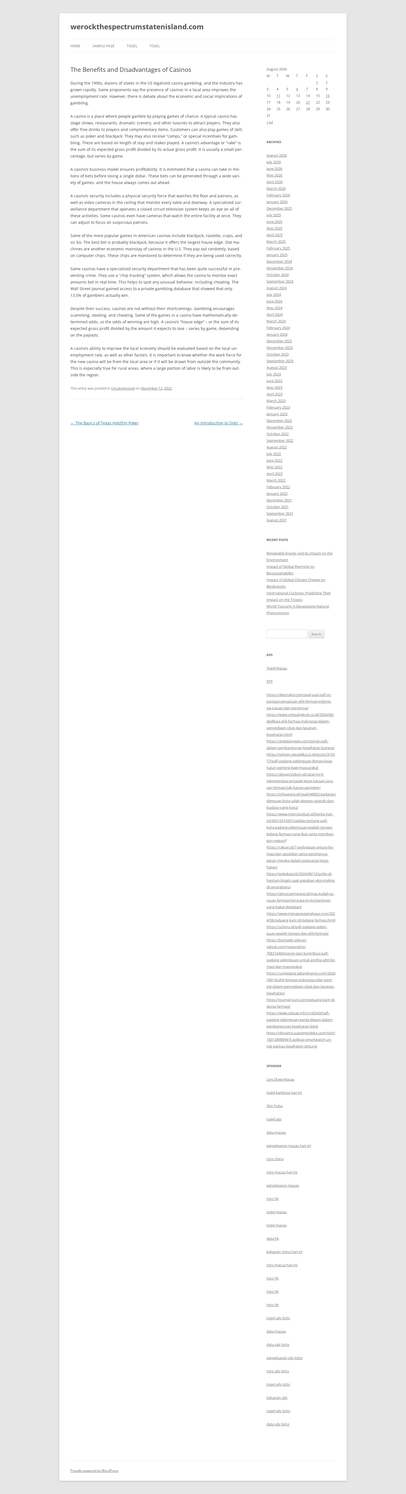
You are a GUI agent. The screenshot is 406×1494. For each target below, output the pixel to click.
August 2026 (277, 155)
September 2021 (280, 513)
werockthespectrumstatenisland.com (137, 26)
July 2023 (274, 374)
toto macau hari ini (282, 1172)
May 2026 (274, 175)
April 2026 (275, 181)
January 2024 (277, 334)
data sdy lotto (278, 1424)
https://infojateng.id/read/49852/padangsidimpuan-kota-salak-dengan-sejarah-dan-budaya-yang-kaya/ (301, 801)
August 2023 (277, 367)
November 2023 (280, 347)
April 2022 (275, 473)
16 (327, 95)
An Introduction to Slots (218, 423)
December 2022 (279, 420)
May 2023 (274, 387)
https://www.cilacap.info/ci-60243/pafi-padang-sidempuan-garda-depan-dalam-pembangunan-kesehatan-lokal (300, 1019)
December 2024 (279, 261)
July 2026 (274, 161)
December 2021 (279, 500)
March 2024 (276, 321)
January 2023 (277, 413)
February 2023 (278, 407)
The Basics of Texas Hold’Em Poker (104, 423)
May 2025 (274, 228)
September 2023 (280, 360)
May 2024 (274, 307)
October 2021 (278, 506)
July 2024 (274, 294)
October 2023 (278, 354)
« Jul (270, 122)
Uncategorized (123, 388)
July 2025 (274, 214)
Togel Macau (277, 668)
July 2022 (274, 453)
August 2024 (277, 287)
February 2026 (278, 195)
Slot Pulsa (275, 1105)
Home (75, 46)
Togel (154, 46)
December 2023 (279, 340)
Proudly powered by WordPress (94, 1470)
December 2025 (279, 208)
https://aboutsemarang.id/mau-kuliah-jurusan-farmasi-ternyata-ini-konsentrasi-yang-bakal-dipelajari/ (300, 900)
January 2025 (277, 254)
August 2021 (277, 520)
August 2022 (277, 447)
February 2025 (278, 248)
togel (132, 46)
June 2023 (274, 380)
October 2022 (278, 433)
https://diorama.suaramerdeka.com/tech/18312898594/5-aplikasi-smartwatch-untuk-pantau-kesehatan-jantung (301, 1039)
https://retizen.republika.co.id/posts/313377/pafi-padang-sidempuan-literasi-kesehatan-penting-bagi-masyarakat (301, 761)
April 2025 (275, 234)
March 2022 (276, 480)
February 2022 (278, 486)
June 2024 (274, 301)
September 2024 (280, 281)
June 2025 (274, 221)
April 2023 (275, 394)
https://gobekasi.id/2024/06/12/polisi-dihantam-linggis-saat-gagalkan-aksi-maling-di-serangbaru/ (301, 880)
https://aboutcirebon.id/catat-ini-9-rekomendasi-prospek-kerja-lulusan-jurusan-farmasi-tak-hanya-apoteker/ (300, 781)
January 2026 (277, 201)
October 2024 (278, 274)
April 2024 (275, 314)
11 (278, 95)
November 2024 (280, 268)
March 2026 (276, 188)
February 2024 (278, 327)
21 (308, 102)
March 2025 (276, 241)
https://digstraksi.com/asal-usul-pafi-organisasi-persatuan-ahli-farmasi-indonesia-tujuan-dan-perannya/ (299, 701)
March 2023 (276, 400)
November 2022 (280, 427)
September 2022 (280, 440)
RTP (270, 681)
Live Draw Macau (280, 1079)
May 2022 (274, 466)
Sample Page (104, 46)
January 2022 (277, 493)
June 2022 (274, 460)
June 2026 (274, 168)
